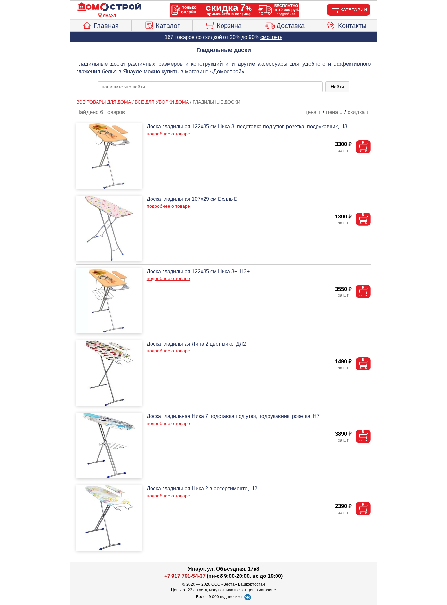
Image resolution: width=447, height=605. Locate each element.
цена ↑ (312, 112)
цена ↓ (334, 112)
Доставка (291, 25)
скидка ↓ (358, 112)
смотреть (271, 37)
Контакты (352, 25)
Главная (106, 25)
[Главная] (109, 7)
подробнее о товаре (168, 133)
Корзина (229, 25)
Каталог (168, 25)
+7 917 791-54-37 (185, 576)
